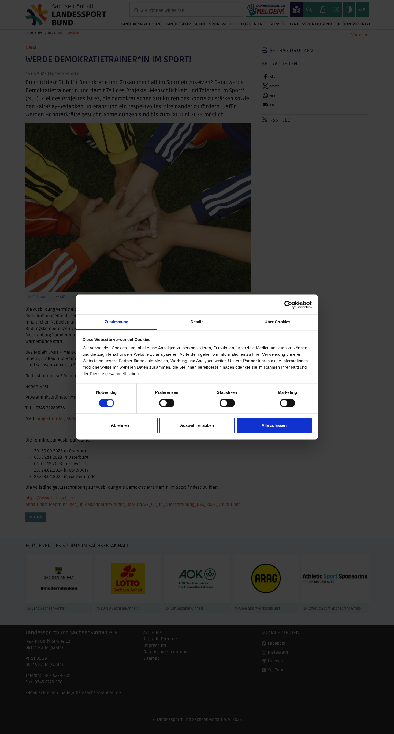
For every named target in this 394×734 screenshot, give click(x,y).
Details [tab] (197, 322)
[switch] (166, 403)
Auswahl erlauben (197, 425)
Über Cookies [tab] (277, 322)
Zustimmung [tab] (117, 322)
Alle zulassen (274, 425)
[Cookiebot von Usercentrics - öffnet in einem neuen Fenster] (288, 305)
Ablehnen (120, 425)
